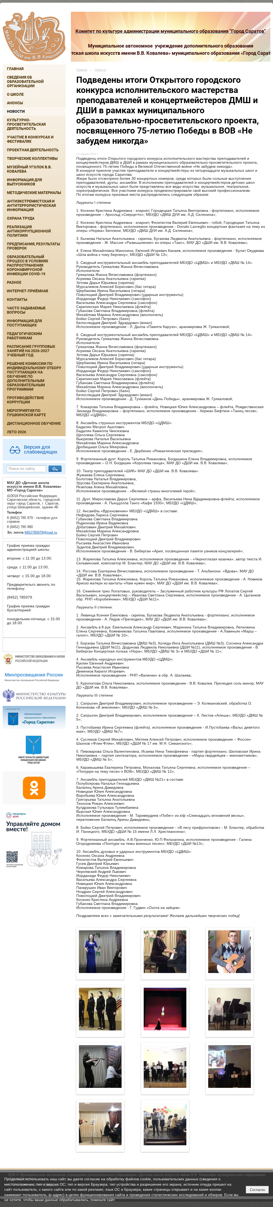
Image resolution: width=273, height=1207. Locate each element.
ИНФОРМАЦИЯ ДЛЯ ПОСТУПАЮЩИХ (24, 323)
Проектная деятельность (33, 150)
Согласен (257, 1190)
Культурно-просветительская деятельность (26, 124)
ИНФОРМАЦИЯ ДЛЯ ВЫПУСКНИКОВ (24, 182)
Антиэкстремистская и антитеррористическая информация (31, 205)
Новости (16, 111)
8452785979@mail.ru (41, 532)
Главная (15, 69)
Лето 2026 (16, 432)
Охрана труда (20, 218)
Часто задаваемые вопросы (26, 310)
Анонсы (15, 103)
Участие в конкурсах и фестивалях (30, 139)
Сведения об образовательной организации (25, 81)
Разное (14, 282)
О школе (15, 94)
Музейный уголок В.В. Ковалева (29, 169)
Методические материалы (34, 192)
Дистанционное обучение (34, 423)
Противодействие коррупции (25, 400)
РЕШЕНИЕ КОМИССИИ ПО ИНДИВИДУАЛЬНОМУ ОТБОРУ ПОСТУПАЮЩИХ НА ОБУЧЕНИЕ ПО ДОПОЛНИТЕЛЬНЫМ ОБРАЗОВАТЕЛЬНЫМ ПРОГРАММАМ (34, 376)
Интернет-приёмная (27, 291)
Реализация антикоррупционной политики (29, 231)
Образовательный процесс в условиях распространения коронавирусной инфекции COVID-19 (27, 265)
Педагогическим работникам (24, 335)
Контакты (17, 299)
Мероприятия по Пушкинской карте (26, 412)
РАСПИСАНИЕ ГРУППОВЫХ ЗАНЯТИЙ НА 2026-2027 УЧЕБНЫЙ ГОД (31, 350)
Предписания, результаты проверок (33, 246)
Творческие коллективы (32, 158)
